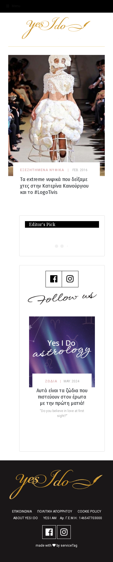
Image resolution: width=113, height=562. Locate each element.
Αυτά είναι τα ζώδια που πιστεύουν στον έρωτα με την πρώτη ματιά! (61, 396)
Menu (16, 6)
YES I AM (49, 518)
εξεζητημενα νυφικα (42, 170)
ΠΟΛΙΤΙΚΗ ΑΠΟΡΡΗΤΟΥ (54, 511)
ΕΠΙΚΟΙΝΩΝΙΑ (22, 511)
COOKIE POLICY (89, 511)
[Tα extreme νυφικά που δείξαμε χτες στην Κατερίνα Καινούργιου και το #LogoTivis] (56, 115)
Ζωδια (51, 381)
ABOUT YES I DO (25, 518)
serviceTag (69, 545)
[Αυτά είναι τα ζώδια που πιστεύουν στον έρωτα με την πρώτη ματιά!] (62, 351)
